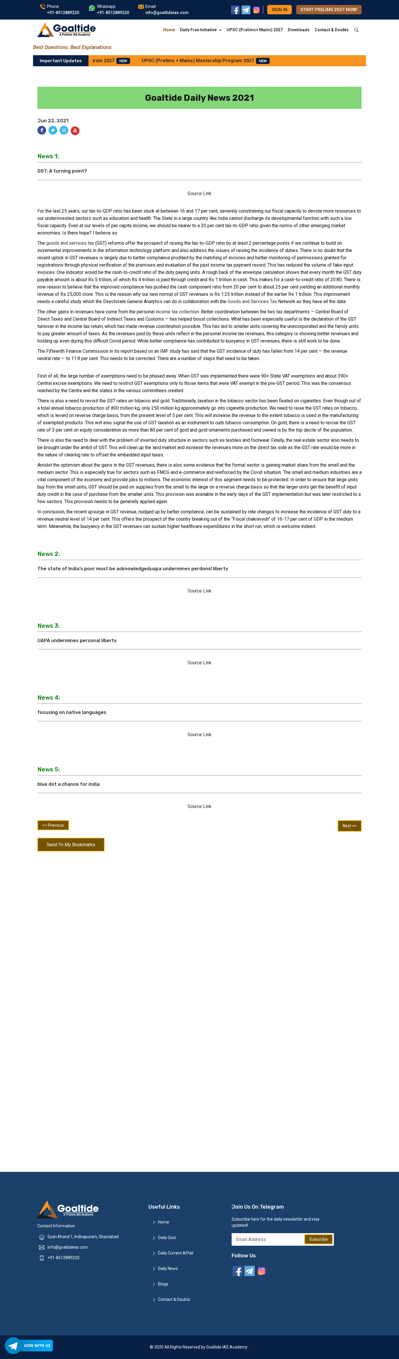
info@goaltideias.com (68, 1247)
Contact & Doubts (332, 29)
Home (169, 29)
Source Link (199, 193)
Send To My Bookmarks (71, 844)
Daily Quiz (167, 1237)
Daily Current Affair (176, 1253)
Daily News (168, 1268)
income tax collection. (178, 311)
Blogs (163, 1284)
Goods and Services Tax (253, 301)
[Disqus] (199, 931)
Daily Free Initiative (198, 29)
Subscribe (318, 1239)
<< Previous (53, 825)
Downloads (299, 29)
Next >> (350, 825)
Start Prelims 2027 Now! (329, 9)
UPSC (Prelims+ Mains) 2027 (255, 29)
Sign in (279, 9)
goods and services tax (70, 243)
